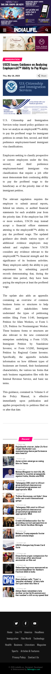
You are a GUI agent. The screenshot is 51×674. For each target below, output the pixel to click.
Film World (26, 638)
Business (18, 644)
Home (9, 632)
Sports (15, 651)
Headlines (39, 632)
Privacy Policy (19, 657)
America (28, 632)
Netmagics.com (33, 669)
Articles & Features (30, 651)
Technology (38, 638)
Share (43, 76)
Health (8, 644)
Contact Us (33, 657)
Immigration (12, 59)
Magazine (41, 644)
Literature (30, 644)
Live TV (18, 632)
